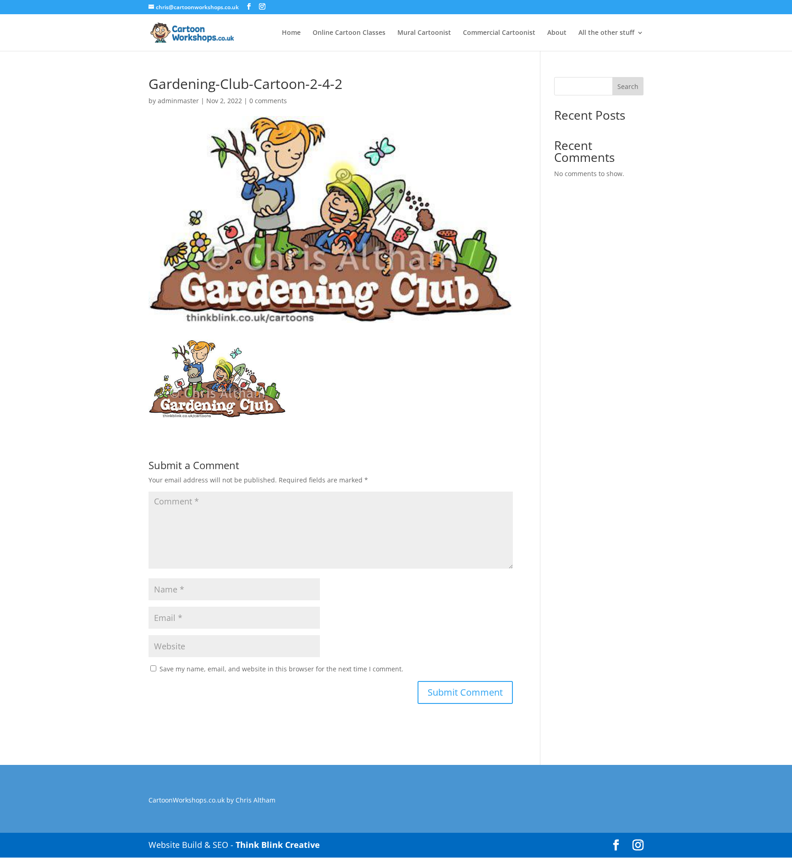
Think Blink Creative (278, 844)
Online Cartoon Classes (349, 33)
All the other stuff (606, 33)
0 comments (268, 100)
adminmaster (178, 100)
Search (627, 86)
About (556, 33)
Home (291, 33)
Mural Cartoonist (424, 33)
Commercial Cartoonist (499, 33)
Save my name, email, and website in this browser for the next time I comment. (281, 668)
